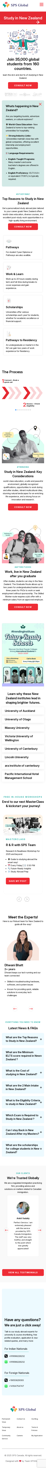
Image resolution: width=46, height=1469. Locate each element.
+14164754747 (16, 1386)
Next (26, 899)
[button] (15, 409)
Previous (19, 899)
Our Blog (34, 1419)
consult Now (23, 85)
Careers (20, 1436)
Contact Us (21, 1419)
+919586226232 (17, 1356)
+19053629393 (16, 1380)
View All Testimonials (23, 1272)
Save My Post (18, 882)
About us (20, 1427)
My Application (37, 1436)
